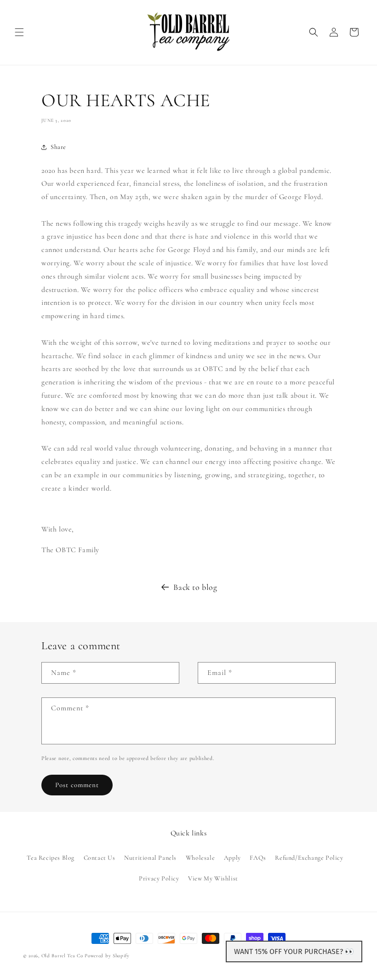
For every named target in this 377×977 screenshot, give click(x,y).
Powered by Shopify (107, 956)
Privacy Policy (159, 878)
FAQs (258, 858)
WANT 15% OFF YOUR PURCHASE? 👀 (294, 951)
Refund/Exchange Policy (309, 858)
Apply (232, 858)
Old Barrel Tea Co (62, 956)
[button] (19, 32)
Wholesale (200, 858)
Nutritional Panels (150, 858)
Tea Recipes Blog (50, 858)
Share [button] (58, 147)
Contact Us (99, 858)
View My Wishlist (213, 878)
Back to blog (195, 587)
